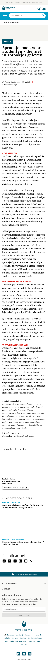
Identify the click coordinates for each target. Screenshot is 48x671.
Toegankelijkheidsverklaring (15, 641)
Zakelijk (6, 589)
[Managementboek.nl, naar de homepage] (9, 10)
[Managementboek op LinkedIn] (18, 653)
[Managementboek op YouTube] (24, 653)
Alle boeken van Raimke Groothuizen (18, 436)
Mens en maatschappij (11, 22)
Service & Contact (34, 641)
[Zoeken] (43, 15)
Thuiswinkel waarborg (14, 635)
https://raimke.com (10, 433)
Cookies (23, 638)
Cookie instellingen (35, 638)
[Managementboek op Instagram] (29, 653)
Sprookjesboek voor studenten (11, 482)
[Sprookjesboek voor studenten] (10, 464)
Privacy (15, 638)
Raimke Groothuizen (12, 82)
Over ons (24, 645)
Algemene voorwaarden (34, 635)
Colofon (7, 638)
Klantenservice (9, 583)
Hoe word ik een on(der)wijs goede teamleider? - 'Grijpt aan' (22, 506)
